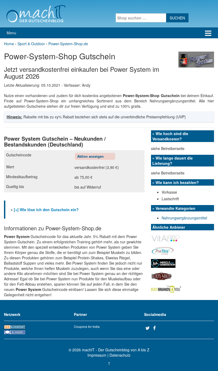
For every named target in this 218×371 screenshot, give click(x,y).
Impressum (96, 355)
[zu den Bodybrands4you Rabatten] (166, 288)
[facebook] (156, 328)
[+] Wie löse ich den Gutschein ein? (46, 209)
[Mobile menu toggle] (208, 32)
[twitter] (148, 328)
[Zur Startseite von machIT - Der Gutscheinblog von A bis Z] (36, 13)
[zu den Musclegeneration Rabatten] (163, 263)
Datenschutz (120, 355)
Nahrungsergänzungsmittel (184, 217)
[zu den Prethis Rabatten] (162, 250)
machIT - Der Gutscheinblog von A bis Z (115, 349)
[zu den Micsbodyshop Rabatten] (162, 275)
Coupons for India (87, 326)
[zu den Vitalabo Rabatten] (166, 238)
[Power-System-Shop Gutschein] (196, 59)
